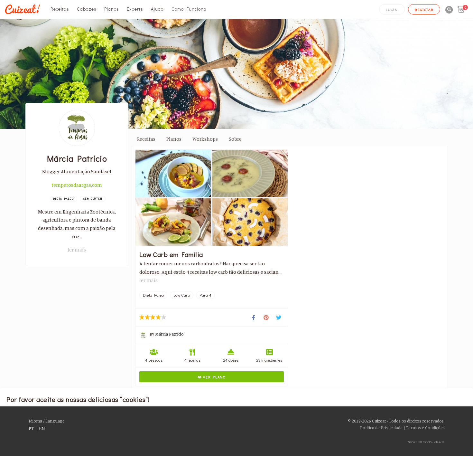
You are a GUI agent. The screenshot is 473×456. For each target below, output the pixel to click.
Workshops (205, 139)
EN (42, 428)
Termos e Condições (425, 427)
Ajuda (157, 9)
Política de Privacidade (381, 427)
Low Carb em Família (171, 254)
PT (31, 428)
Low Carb (181, 295)
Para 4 (205, 295)
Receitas (60, 9)
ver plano (214, 377)
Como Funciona (189, 9)
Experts (135, 9)
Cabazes (87, 9)
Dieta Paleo (153, 295)
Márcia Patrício (169, 334)
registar (424, 9)
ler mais (77, 249)
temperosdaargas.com (76, 185)
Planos (111, 9)
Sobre (235, 139)
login (392, 9)
